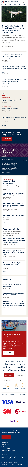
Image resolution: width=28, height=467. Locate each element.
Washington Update (6, 45)
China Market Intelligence (7, 58)
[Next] (25, 160)
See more (4, 125)
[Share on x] (6, 457)
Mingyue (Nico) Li (7, 217)
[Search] (23, 2)
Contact (3, 446)
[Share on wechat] (10, 457)
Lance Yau (4, 60)
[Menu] (25, 2)
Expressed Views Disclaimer (8, 450)
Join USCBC (5, 442)
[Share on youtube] (22, 457)
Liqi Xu (7, 60)
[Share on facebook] (14, 457)
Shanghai (19, 464)
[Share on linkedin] (3, 457)
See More (22, 394)
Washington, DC (5, 464)
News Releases (5, 444)
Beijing (12, 464)
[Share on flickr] (18, 457)
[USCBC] (10, 2)
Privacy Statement (6, 448)
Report (3, 72)
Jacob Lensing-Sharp (7, 209)
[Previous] (21, 160)
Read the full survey (6, 172)
